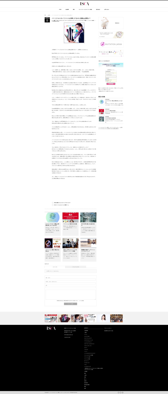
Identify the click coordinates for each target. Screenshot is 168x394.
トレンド (85, 351)
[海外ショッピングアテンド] (77, 318)
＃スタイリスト (62, 20)
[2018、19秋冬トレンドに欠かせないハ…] (51, 318)
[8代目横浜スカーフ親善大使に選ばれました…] (90, 318)
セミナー (85, 347)
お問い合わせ (106, 9)
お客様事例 (86, 330)
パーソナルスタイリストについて (89, 353)
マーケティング (86, 362)
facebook (122, 392)
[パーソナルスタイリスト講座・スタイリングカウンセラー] (84, 6)
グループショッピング (88, 338)
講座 (74, 9)
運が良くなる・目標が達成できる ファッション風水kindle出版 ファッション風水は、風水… (70, 228)
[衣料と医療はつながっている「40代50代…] (103, 318)
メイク (85, 364)
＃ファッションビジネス (79, 20)
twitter (120, 392)
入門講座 (85, 371)
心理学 (85, 375)
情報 (85, 377)
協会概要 (67, 9)
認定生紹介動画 (86, 384)
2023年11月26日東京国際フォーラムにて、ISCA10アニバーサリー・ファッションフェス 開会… (113, 121)
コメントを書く (91, 20)
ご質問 (49, 15)
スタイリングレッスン (88, 345)
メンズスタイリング (87, 366)
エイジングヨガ (86, 336)
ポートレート (86, 360)
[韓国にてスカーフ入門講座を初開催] (64, 318)
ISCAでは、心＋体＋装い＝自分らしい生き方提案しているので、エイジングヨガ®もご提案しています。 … (110, 105)
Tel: (64, 337)
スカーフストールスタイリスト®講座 (85, 9)
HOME (60, 9)
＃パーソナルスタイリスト (69, 20)
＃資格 (85, 20)
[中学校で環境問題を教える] (116, 318)
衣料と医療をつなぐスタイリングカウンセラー (62, 202)
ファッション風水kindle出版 (70, 224)
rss (118, 392)
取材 (85, 373)
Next (124, 319)
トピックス (86, 349)
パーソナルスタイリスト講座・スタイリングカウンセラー (59, 392)
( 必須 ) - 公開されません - (51, 281)
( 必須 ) (48, 277)
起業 (85, 388)
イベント (85, 334)
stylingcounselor (56, 21)
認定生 (85, 380)
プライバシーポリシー (108, 328)
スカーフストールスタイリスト (89, 343)
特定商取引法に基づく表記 (108, 330)
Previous (43, 319)
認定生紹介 (98, 9)
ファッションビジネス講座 (88, 355)
